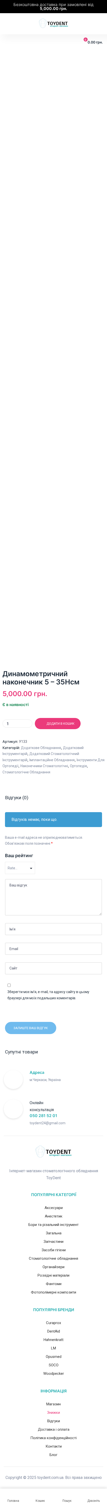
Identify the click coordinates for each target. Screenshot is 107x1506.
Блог (53, 1455)
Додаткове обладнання (41, 748)
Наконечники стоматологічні (44, 766)
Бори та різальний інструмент (53, 1224)
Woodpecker (53, 1373)
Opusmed (53, 1356)
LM (53, 1348)
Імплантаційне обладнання (52, 760)
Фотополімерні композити (53, 1292)
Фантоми (53, 1284)
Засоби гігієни (54, 1250)
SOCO (53, 1365)
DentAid (53, 1331)
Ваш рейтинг (19, 855)
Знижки (53, 1412)
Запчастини (53, 1241)
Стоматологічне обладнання (26, 772)
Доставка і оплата (53, 1429)
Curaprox (53, 1323)
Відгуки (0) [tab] (16, 797)
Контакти (54, 1446)
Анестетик (53, 1216)
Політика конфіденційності (53, 1438)
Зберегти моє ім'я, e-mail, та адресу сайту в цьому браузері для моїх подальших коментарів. (48, 995)
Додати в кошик (60, 723)
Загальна (53, 1233)
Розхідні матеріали (53, 1275)
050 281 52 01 (43, 1115)
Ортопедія (78, 766)
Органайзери (53, 1267)
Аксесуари (54, 1208)
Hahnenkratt (53, 1340)
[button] (7, 42)
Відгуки (53, 1421)
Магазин (53, 1404)
